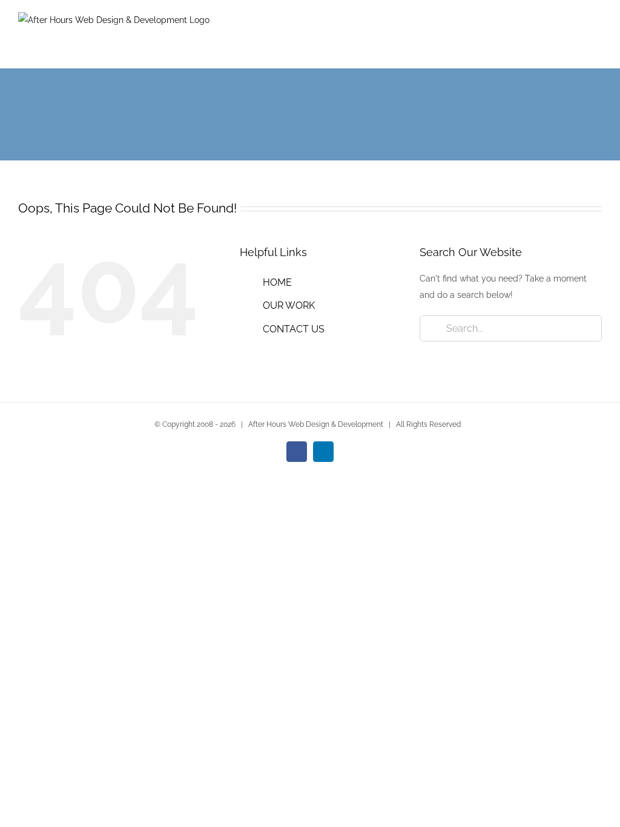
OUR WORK (289, 305)
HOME (277, 282)
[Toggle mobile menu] (597, 36)
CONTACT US (294, 329)
